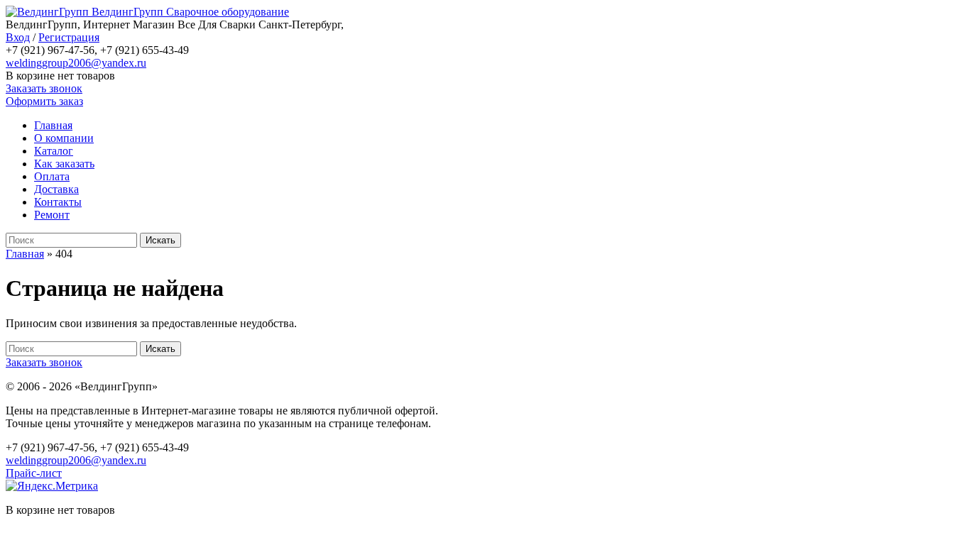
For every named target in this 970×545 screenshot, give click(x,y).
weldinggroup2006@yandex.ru (76, 63)
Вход (18, 37)
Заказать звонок (44, 88)
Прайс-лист (34, 473)
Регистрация (68, 37)
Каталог (53, 151)
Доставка (56, 189)
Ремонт (52, 215)
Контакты (58, 202)
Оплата (52, 176)
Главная (53, 125)
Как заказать (64, 164)
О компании (64, 138)
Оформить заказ (44, 101)
